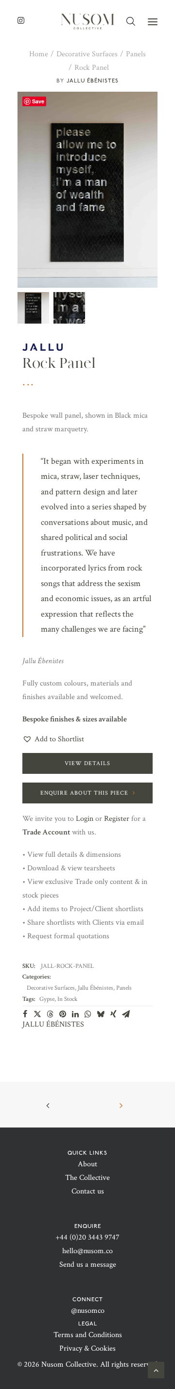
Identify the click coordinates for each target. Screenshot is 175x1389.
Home (38, 54)
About (87, 1164)
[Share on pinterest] (63, 1014)
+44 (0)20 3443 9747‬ (87, 1237)
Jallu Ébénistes (95, 988)
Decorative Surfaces (87, 54)
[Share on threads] (50, 1014)
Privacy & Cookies (87, 1348)
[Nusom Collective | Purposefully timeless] (88, 21)
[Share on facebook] (25, 1014)
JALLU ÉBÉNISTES (93, 80)
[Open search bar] (131, 21)
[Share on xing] (113, 1014)
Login (84, 819)
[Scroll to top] (156, 1369)
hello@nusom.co (87, 1251)
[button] (152, 21)
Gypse (46, 999)
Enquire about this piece (84, 793)
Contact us (87, 1191)
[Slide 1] (33, 308)
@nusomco (88, 1311)
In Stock (67, 999)
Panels (136, 54)
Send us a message (87, 1264)
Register (116, 819)
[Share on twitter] (37, 1014)
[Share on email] (126, 1014)
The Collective (87, 1178)
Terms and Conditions (87, 1335)
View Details (87, 763)
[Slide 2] (69, 308)
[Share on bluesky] (100, 1014)
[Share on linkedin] (75, 1014)
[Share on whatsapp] (88, 1014)
